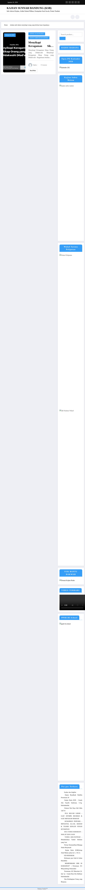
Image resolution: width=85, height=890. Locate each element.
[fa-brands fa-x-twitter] (70, 2)
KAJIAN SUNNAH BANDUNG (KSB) (29, 8)
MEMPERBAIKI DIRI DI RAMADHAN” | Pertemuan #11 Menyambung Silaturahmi (71, 866)
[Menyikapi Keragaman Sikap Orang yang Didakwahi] (14, 52)
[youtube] (78, 2)
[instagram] (76, 2)
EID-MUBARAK (69, 855)
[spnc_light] (77, 17)
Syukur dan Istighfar (70, 792)
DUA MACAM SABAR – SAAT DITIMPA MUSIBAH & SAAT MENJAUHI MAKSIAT (71, 816)
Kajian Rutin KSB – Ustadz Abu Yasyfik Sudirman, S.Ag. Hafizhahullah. (71, 802)
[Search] (73, 17)
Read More (33, 70)
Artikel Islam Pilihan (37, 33)
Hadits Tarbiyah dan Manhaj (39, 37)
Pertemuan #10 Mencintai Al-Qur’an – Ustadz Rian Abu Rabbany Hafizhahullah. (71, 874)
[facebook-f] (67, 2)
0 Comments (44, 65)
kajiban (35, 65)
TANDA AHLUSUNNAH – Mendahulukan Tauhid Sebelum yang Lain (71, 839)
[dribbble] (73, 2)
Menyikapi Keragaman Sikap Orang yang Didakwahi (41, 44)
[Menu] (6, 17)
